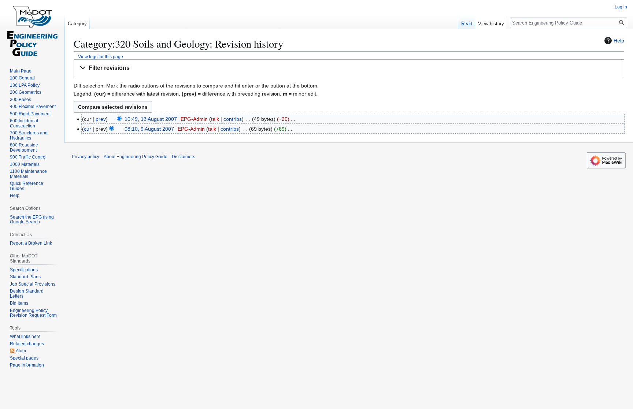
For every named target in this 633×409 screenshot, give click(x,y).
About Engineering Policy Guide (135, 156)
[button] (349, 68)
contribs (232, 119)
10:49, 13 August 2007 (151, 119)
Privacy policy (85, 156)
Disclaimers (183, 156)
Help (619, 41)
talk (215, 119)
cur (87, 129)
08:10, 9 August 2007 (149, 129)
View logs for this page (100, 56)
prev (101, 119)
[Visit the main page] (32, 29)
